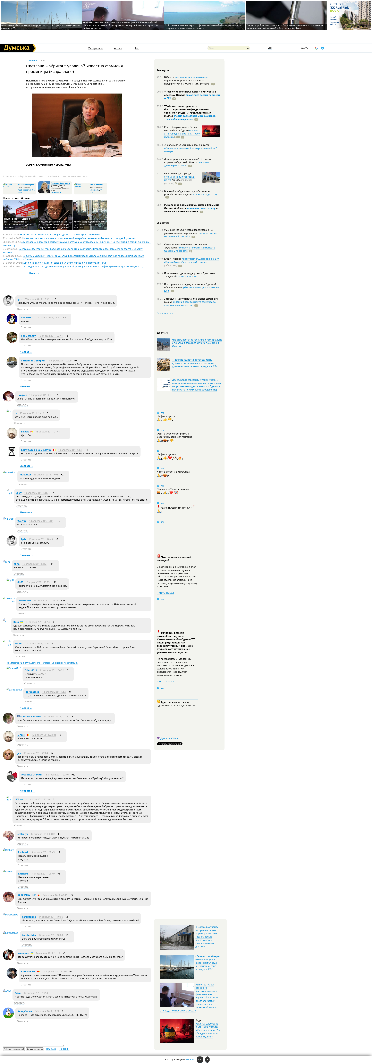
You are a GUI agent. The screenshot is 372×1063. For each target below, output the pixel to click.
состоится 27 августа (188, 276)
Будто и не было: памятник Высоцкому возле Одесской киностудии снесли (64, 262)
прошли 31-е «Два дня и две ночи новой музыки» (182, 134)
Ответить (22, 309)
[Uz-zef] (7, 644)
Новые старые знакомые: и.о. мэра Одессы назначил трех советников (60, 234)
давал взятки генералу (201, 208)
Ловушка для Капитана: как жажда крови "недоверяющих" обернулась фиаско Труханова (54, 224)
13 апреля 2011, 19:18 (46, 600)
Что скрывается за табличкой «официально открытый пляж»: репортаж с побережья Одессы (197, 343)
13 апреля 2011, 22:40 (56, 774)
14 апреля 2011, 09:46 (55, 895)
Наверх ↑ (34, 273)
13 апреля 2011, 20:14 (38, 622)
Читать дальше (165, 592)
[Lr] (9, 411)
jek (19, 753)
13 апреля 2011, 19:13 (36, 492)
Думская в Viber (169, 738)
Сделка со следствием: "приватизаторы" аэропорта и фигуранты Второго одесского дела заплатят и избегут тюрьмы (73, 250)
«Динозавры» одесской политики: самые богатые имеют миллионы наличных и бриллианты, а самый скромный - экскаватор (77, 243)
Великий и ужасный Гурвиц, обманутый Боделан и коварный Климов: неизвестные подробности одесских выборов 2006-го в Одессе (73, 257)
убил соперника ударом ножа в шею (191, 289)
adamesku (27, 317)
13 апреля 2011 (32, 60)
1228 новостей (24, 190)
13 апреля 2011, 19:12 (32, 413)
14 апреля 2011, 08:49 (43, 852)
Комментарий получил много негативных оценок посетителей (42, 662)
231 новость (56, 192)
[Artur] (7, 990)
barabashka (33, 691)
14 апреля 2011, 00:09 (59, 360)
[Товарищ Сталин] (12, 780)
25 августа (163, 223)
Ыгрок (25, 431)
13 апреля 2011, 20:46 (37, 643)
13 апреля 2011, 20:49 (41, 539)
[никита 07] (9, 601)
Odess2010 (31, 670)
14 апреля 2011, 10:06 (51, 916)
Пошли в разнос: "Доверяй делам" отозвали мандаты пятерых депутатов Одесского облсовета (19, 223)
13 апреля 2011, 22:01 (44, 734)
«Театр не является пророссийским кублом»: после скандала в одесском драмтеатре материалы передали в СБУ (194, 363)
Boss (16, 622)
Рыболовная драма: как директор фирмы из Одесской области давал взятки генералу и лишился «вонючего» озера (203, 26)
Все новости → (165, 313)
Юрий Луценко (173, 258)
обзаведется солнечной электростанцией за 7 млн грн (190, 150)
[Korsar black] (12, 977)
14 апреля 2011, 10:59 (54, 691)
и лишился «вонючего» (191, 210)
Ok (200, 1059)
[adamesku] (12, 323)
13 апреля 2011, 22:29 (70, 449)
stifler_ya (22, 834)
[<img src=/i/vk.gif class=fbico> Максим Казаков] (8, 722)
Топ (137, 48)
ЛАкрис (22, 395)
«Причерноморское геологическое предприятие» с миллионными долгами (187, 82)
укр (270, 47)
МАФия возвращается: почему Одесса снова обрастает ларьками (89, 224)
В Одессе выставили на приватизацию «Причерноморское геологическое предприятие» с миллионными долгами (206, 936)
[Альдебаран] (8, 1017)
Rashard (23, 852)
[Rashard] (8, 850)
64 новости (94, 190)
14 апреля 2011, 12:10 (38, 799)
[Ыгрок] (12, 437)
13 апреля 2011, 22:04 (36, 753)
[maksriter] (9, 472)
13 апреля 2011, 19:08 (46, 474)
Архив (118, 48)
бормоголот (28, 335)
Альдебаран (24, 1011)
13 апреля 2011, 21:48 (48, 431)
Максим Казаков (30, 716)
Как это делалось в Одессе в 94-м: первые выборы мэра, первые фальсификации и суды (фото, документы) (82, 266)
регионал (23, 953)
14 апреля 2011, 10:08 (51, 935)
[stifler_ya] (8, 840)
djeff (19, 492)
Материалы (95, 48)
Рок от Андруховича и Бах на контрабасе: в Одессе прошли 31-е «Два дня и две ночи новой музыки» (207, 1030)
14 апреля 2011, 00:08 (43, 834)
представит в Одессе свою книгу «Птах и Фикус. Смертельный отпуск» (191, 260)
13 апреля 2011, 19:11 (41, 520)
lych (19, 299)
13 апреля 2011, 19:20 (48, 317)
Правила (51, 1049)
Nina (17, 563)
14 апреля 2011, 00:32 (52, 670)
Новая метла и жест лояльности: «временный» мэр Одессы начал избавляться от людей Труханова (79, 238)
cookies (190, 1059)
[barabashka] (14, 689)
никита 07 (24, 600)
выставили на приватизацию (191, 77)
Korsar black (28, 971)
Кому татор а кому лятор (36, 449)
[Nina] (6, 561)
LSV (17, 799)
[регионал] (8, 959)
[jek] (8, 759)
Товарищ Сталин (31, 774)
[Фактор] (8, 518)
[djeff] (10, 493)
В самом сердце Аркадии (178, 173)
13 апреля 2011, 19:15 (37, 582)
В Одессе (169, 77)
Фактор (21, 520)
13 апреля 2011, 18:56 (37, 299)
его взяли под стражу (205, 194)
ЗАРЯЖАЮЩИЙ (26, 895)
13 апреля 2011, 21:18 (56, 716)
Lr (16, 413)
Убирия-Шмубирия (33, 360)
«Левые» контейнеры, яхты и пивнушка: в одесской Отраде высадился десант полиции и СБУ (207, 963)
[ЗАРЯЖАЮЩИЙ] (8, 901)
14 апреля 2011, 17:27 (47, 1011)
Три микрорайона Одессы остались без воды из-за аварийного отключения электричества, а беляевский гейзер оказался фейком (285, 26)
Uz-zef (18, 643)
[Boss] (6, 622)
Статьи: (162, 333)
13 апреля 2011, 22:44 (51, 335)
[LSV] (9, 799)
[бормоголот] (12, 342)
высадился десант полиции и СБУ (192, 96)
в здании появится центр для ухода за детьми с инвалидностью (190, 303)
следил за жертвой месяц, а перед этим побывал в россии (189, 117)
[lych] (8, 305)
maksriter (25, 474)
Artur (18, 993)
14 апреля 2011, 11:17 (48, 953)
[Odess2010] (14, 668)
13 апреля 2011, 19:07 (41, 395)
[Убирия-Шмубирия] (12, 366)
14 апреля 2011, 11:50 (54, 971)
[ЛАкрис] (8, 401)
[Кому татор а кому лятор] (12, 456)
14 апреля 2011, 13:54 (36, 993)
